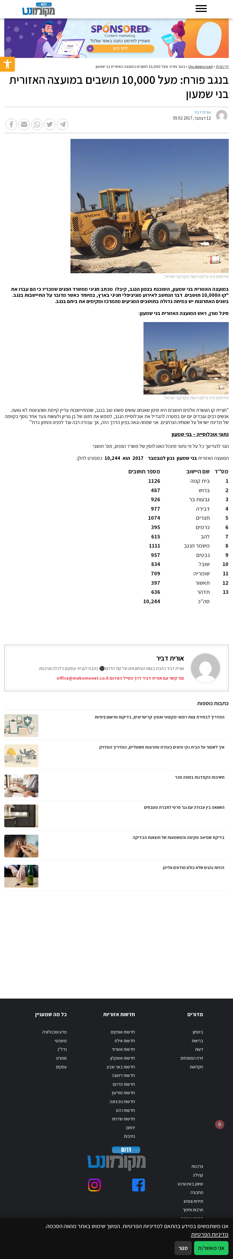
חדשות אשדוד (123, 1049)
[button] (7, 64)
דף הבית (222, 66)
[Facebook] (138, 1185)
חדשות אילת (125, 1041)
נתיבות (129, 1136)
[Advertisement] (165, 939)
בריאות (197, 1041)
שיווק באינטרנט (190, 1184)
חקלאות (196, 1067)
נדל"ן (62, 1049)
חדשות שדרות (123, 1119)
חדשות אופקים (123, 1032)
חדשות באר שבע (121, 1067)
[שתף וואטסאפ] (37, 124)
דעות (199, 1049)
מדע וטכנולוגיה (54, 1032)
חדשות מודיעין (123, 1093)
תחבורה (196, 1192)
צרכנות (197, 1166)
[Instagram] (94, 1185)
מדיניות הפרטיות (209, 1234)
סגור (183, 1248)
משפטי (61, 1041)
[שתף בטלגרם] (62, 124)
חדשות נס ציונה (122, 1102)
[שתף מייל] (24, 124)
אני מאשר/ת (211, 1248)
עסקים (61, 1067)
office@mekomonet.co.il (82, 678)
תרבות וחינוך (193, 1210)
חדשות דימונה (123, 1075)
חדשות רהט (125, 1110)
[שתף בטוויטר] (49, 124)
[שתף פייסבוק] (11, 124)
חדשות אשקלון (123, 1058)
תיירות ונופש (193, 1201)
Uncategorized (200, 66)
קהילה (198, 1175)
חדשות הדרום (124, 1084)
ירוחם (130, 1128)
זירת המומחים (192, 1058)
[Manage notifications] (219, 1124)
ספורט (61, 1058)
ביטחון (198, 1032)
